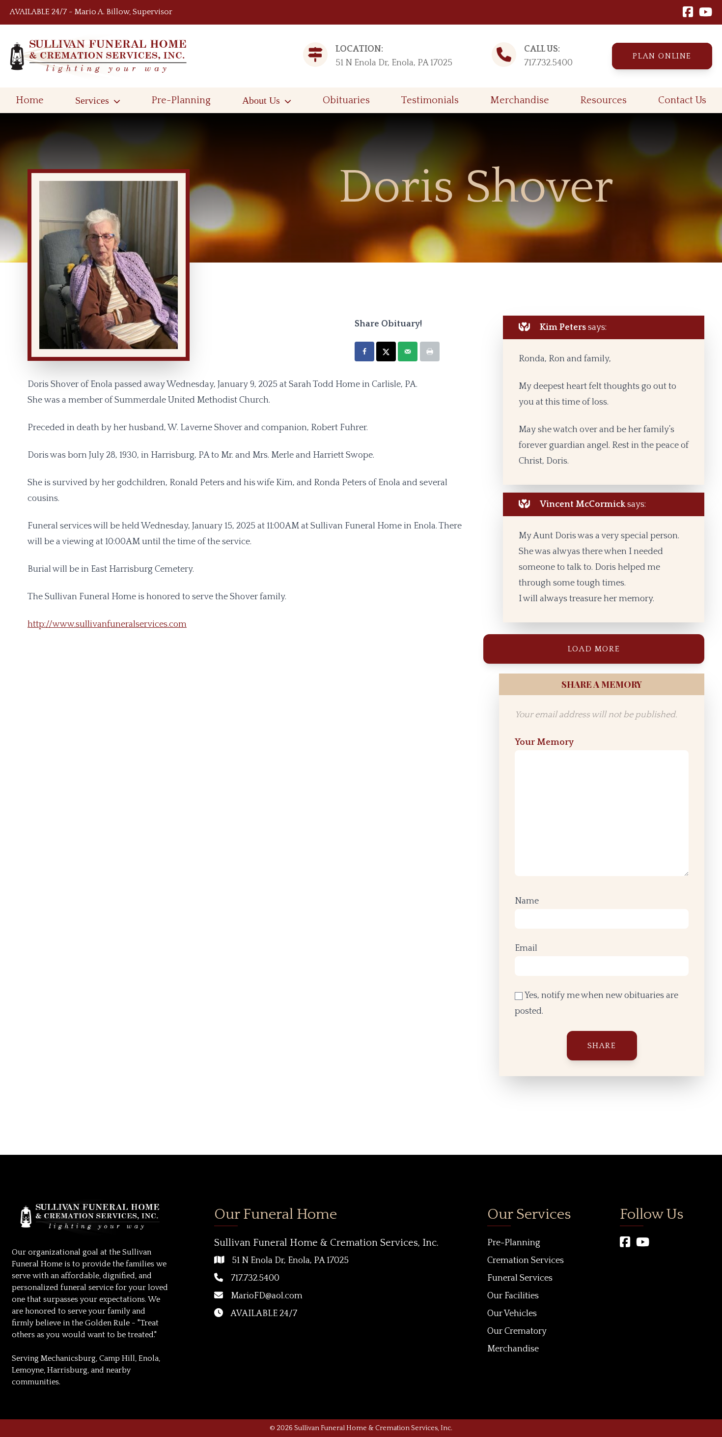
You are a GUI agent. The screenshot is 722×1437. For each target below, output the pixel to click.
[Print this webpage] (430, 351)
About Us (261, 100)
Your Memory (544, 742)
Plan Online (662, 56)
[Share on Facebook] (364, 351)
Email (526, 948)
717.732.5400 (548, 63)
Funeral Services (520, 1278)
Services (92, 100)
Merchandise (519, 100)
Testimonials (430, 100)
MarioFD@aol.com (267, 1296)
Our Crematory (517, 1331)
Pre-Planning (181, 100)
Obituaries (346, 100)
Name (527, 901)
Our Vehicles (512, 1314)
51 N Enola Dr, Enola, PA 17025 (290, 1260)
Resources (603, 100)
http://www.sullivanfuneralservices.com (107, 624)
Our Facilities (513, 1296)
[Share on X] (386, 351)
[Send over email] (407, 351)
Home (30, 100)
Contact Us (682, 100)
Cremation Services (525, 1260)
